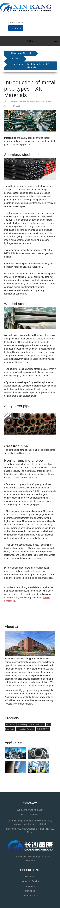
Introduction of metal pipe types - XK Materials (31, 66)
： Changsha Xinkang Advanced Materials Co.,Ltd (28, 102)
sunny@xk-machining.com (30, 810)
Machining (30, 876)
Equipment (30, 886)
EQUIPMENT (43, 729)
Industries (30, 891)
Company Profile (30, 895)
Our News (15, 58)
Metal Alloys (34, 856)
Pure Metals (21, 856)
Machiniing (22, 724)
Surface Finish (37, 724)
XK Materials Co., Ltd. (20, 53)
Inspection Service (25, 729)
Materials (10, 724)
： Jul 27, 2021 (13, 106)
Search (17, 28)
